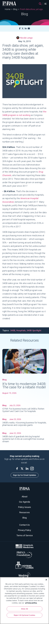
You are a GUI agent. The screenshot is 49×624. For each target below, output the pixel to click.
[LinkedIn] (26, 28)
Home (7, 9)
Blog (15, 9)
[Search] (40, 3)
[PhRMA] (9, 4)
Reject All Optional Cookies (24, 615)
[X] (23, 28)
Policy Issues (24, 507)
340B (12, 330)
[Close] (45, 579)
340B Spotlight (34, 330)
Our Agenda (24, 502)
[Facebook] (19, 28)
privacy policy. (31, 603)
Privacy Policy (24, 530)
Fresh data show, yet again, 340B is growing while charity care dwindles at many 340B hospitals (32, 9)
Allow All (24, 609)
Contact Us (24, 525)
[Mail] (29, 28)
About (24, 496)
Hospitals (21, 330)
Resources (24, 512)
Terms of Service (24, 535)
